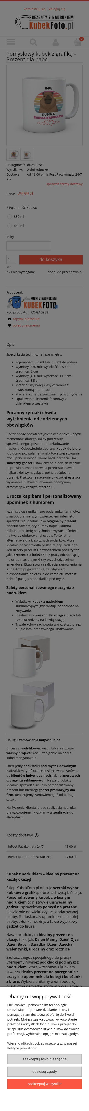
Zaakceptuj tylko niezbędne (45, 1059)
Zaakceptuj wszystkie (44, 1084)
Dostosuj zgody (44, 1071)
